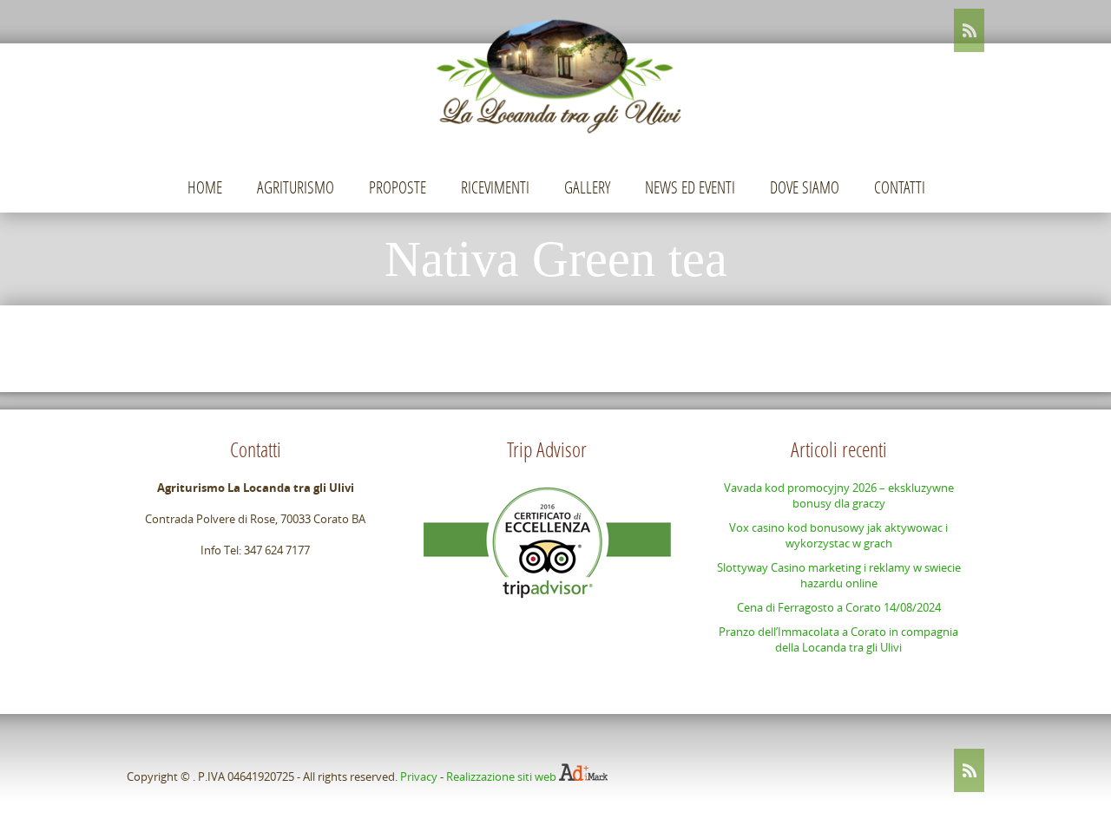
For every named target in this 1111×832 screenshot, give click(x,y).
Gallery (587, 187)
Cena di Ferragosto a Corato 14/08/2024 (839, 607)
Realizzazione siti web (501, 776)
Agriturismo (295, 187)
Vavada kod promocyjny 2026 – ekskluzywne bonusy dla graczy (839, 495)
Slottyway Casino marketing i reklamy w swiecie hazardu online (839, 575)
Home (204, 187)
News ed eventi (690, 187)
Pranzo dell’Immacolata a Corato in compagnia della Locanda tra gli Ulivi (838, 639)
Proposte (397, 187)
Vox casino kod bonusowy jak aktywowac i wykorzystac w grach (838, 535)
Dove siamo (804, 187)
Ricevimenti (495, 187)
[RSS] (969, 30)
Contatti (899, 187)
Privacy (418, 776)
